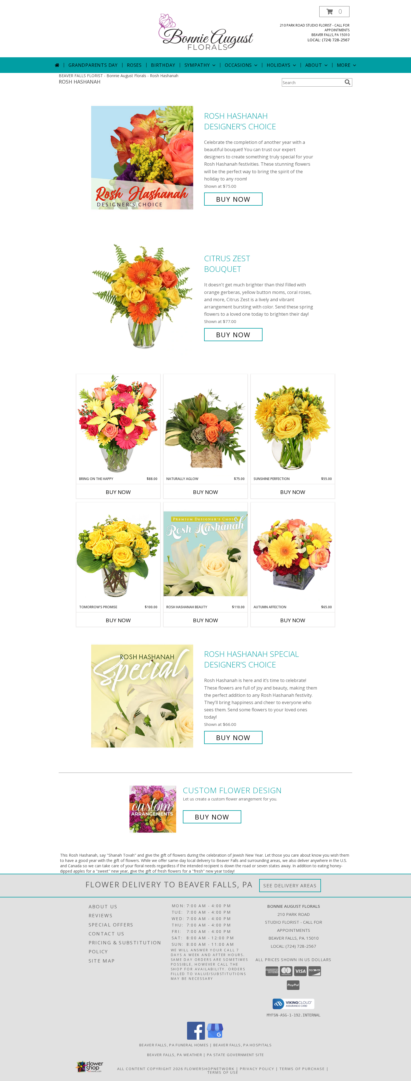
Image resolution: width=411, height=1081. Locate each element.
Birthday (163, 65)
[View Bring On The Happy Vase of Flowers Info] (118, 425)
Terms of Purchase (302, 1068)
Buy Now (233, 199)
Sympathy (197, 65)
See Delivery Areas (290, 885)
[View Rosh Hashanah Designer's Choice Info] (146, 157)
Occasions (238, 65)
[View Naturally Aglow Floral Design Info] (205, 425)
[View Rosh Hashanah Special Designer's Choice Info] (146, 696)
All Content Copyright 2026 (150, 1068)
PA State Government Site (235, 1054)
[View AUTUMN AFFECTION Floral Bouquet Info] (293, 553)
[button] (334, 11)
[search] (347, 82)
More (344, 65)
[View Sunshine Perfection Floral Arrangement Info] (293, 425)
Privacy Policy (257, 1068)
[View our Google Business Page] (215, 1038)
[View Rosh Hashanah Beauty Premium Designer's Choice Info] (205, 553)
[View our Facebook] (196, 1038)
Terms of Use (222, 1072)
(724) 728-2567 (335, 39)
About (313, 65)
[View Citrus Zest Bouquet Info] (146, 296)
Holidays (278, 65)
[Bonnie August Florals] (206, 31)
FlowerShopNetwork (210, 1068)
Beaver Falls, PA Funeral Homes (174, 1044)
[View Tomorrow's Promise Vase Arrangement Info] (118, 553)
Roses (134, 65)
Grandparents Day (93, 65)
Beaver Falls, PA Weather (174, 1054)
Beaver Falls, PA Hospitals (242, 1044)
